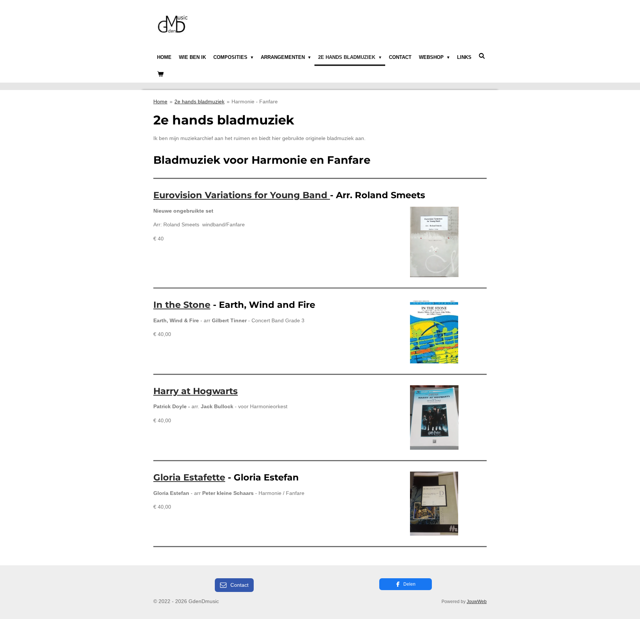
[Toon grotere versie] (434, 242)
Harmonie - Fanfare (254, 101)
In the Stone (181, 304)
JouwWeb (477, 601)
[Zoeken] (482, 56)
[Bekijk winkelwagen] (160, 74)
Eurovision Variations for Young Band (241, 195)
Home (160, 101)
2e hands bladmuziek (199, 101)
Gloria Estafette (189, 477)
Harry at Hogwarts (195, 391)
